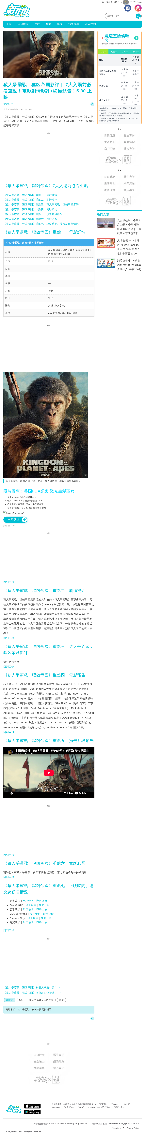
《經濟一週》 (119, 1107)
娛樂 (48, 24)
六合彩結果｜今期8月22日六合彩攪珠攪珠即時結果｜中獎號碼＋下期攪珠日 (129, 227)
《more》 (81, 1107)
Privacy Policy (132, 1128)
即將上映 (41, 900)
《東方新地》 (69, 1107)
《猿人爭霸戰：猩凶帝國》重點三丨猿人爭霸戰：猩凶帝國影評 (41, 204)
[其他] (92, 105)
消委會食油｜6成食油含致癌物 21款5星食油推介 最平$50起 (129, 265)
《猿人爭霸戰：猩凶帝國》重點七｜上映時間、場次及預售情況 (41, 223)
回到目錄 (8, 582)
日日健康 (23, 24)
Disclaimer (116, 1128)
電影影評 (8, 104)
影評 (21, 1000)
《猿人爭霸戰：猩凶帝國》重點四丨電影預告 (30, 209)
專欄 (59, 24)
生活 (37, 24)
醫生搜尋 (73, 24)
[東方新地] (37, 10)
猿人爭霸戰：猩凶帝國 (41, 1000)
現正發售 (28, 900)
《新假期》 (103, 1104)
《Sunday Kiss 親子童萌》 (99, 1107)
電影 (61, 1000)
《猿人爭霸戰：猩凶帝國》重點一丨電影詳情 (30, 194)
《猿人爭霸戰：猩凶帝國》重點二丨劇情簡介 (30, 199)
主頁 (9, 24)
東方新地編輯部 (10, 109)
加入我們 (90, 24)
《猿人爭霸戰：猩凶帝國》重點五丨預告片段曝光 (33, 214)
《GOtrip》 (115, 1104)
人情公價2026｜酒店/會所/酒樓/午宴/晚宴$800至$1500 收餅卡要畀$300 (128, 247)
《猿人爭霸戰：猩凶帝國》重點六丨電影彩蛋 (30, 219)
